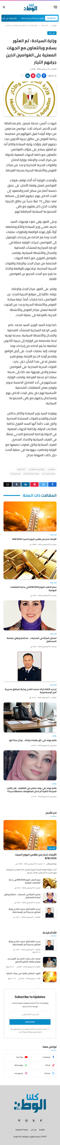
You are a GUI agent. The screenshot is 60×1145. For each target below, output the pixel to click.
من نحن (33, 1129)
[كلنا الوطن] (30, 7)
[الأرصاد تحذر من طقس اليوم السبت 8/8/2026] (30, 516)
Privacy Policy (27, 1032)
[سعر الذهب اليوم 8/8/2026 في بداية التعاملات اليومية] (30, 564)
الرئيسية (42, 1129)
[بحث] (4, 7)
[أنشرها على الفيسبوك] (44, 75)
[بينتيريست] (33, 75)
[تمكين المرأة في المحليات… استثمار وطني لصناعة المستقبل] (30, 615)
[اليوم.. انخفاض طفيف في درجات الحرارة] (50, 977)
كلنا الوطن (21, 469)
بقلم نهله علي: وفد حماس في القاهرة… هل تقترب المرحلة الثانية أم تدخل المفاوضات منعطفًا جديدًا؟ (32, 789)
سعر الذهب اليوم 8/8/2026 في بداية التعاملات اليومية (33, 588)
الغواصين (51, 469)
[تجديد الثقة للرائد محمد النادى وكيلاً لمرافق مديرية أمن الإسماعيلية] (30, 666)
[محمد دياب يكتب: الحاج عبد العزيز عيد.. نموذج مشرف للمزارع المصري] (50, 962)
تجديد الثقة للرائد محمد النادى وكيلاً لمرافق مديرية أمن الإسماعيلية (31, 690)
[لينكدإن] (27, 75)
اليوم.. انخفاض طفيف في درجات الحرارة (23, 973)
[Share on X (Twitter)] (38, 75)
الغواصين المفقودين (37, 469)
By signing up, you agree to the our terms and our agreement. (29, 1031)
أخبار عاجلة (52, 33)
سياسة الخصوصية (21, 1129)
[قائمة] (55, 7)
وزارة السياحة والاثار (31, 473)
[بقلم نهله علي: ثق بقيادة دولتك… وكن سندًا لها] (30, 717)
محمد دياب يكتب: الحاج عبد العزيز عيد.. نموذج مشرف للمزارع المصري (23, 960)
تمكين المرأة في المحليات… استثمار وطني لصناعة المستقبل (32, 639)
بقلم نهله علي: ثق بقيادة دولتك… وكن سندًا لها (33, 740)
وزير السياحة (15, 473)
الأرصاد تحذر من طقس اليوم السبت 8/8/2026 (34, 539)
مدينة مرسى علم (48, 473)
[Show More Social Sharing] (22, 75)
